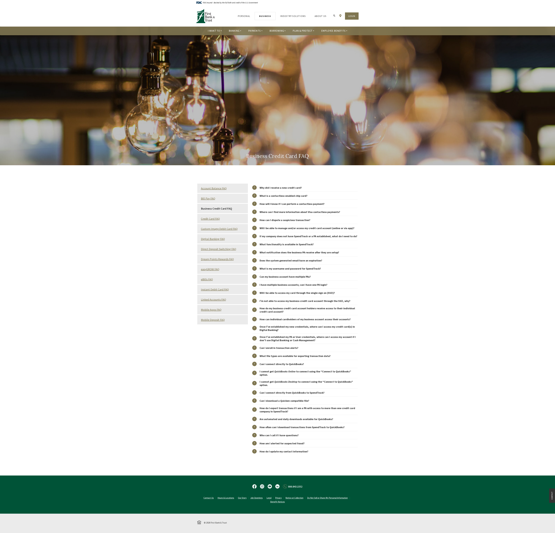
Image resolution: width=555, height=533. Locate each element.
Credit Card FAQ (210, 218)
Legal (269, 497)
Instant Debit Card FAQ (215, 289)
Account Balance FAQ (214, 188)
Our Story (242, 497)
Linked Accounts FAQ (213, 299)
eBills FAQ (207, 279)
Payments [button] (254, 30)
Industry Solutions (293, 16)
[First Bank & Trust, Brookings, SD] (205, 16)
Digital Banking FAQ (213, 239)
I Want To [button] (214, 30)
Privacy (278, 497)
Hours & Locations (226, 497)
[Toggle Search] (334, 16)
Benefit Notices (277, 501)
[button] (305, 188)
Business (265, 16)
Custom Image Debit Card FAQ (219, 229)
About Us (320, 16)
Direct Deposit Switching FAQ (218, 249)
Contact (552, 496)
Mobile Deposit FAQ (213, 320)
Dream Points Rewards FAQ (217, 259)
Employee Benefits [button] (333, 30)
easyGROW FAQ (210, 269)
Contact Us (209, 497)
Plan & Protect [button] (302, 30)
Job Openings (256, 497)
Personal (244, 16)
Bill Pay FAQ (208, 198)
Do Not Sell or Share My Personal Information (327, 497)
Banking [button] (234, 30)
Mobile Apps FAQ (211, 309)
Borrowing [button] (277, 30)
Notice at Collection (294, 497)
